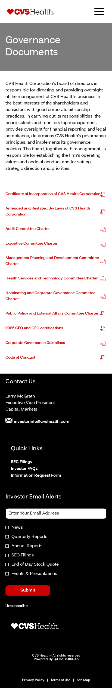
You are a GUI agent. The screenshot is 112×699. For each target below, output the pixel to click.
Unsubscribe (16, 606)
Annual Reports (26, 546)
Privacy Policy (33, 680)
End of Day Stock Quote (35, 564)
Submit (27, 590)
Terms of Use (60, 680)
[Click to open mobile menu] (99, 12)
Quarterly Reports (29, 537)
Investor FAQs (31, 469)
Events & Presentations (34, 574)
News (17, 527)
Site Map (83, 680)
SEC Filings (29, 462)
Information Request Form (43, 476)
